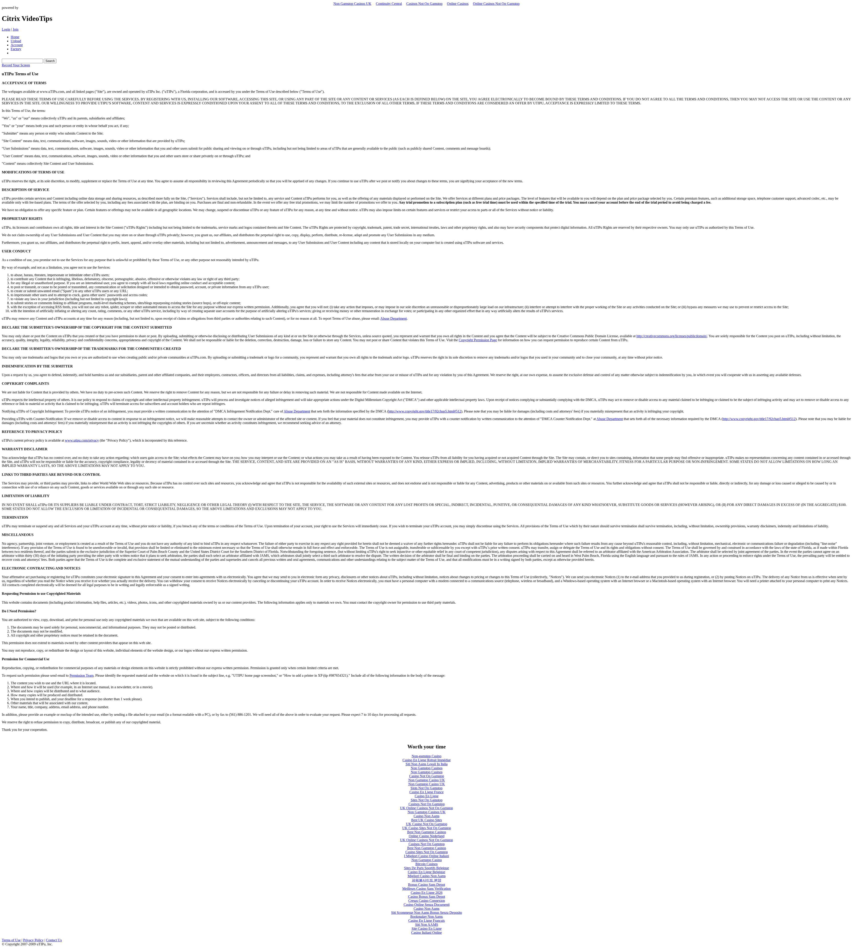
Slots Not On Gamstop (426, 788)
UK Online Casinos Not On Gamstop (426, 808)
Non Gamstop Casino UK (426, 780)
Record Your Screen (16, 65)
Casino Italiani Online (426, 932)
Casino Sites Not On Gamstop (426, 852)
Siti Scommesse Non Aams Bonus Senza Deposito (426, 912)
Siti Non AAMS (426, 924)
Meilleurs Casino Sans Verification (426, 888)
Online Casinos (457, 4)
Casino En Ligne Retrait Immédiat (426, 760)
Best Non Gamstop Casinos (426, 832)
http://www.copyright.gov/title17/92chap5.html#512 (424, 411)
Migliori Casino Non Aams (427, 876)
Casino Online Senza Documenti (427, 904)
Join (15, 29)
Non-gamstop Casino (426, 756)
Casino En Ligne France (426, 792)
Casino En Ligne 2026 (426, 892)
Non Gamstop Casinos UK (352, 4)
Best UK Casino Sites (426, 820)
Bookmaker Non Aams (426, 916)
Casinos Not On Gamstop (424, 4)
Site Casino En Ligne (427, 928)
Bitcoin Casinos (426, 864)
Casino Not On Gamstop (426, 776)
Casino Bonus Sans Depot (426, 896)
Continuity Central (389, 4)
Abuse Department (393, 318)
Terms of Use (11, 940)
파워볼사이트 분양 (426, 880)
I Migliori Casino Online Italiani (426, 856)
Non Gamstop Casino (426, 860)
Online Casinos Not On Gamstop (496, 4)
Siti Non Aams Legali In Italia (427, 764)
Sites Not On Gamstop (426, 800)
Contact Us (54, 940)
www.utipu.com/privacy (82, 440)
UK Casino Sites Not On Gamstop (426, 828)
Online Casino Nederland (426, 836)
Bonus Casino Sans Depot (426, 885)
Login (6, 29)
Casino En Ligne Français (426, 920)
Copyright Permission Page (478, 340)
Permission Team (82, 675)
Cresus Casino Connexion (426, 900)
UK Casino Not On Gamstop (426, 824)
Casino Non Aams (426, 816)
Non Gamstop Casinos (426, 768)
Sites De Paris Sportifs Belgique (426, 868)
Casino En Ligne (426, 796)
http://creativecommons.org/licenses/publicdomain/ (671, 336)
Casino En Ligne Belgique (426, 872)
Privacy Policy (33, 940)
